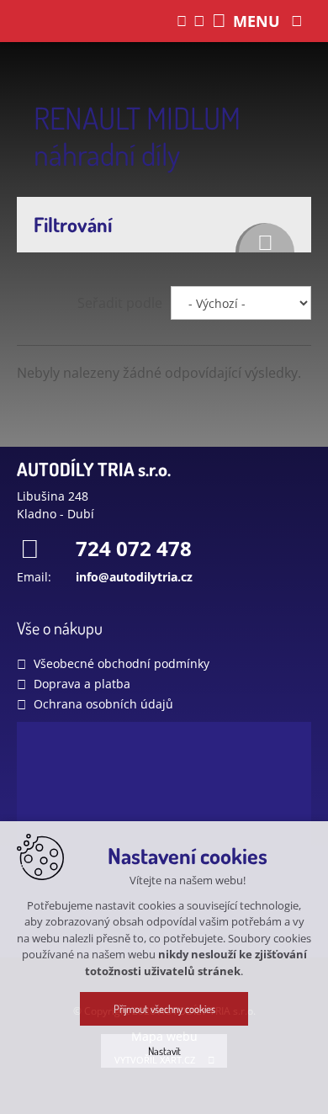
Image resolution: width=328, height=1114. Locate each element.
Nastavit (164, 1051)
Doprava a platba (82, 684)
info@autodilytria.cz (134, 577)
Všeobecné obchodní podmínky (121, 663)
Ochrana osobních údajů (103, 704)
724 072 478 (134, 548)
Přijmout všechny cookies (164, 1009)
